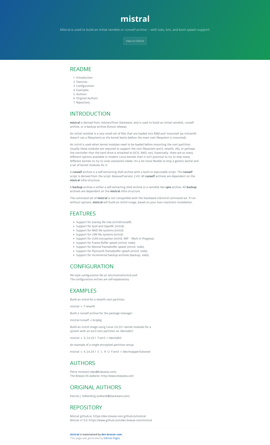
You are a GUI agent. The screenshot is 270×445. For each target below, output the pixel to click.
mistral (74, 434)
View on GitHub (135, 41)
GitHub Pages (112, 438)
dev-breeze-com (111, 434)
